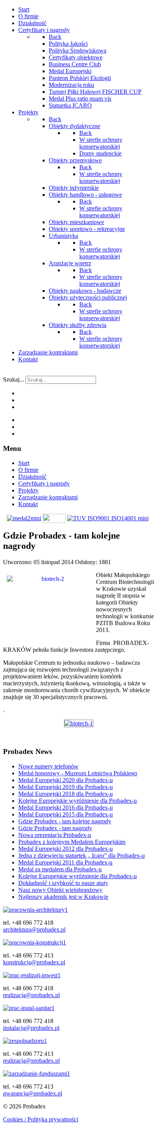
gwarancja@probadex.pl (32, 1093)
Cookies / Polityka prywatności (40, 1119)
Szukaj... (13, 379)
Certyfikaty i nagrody (44, 483)
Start (23, 463)
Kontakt (28, 504)
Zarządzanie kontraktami (48, 497)
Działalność (32, 476)
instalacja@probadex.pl (31, 1028)
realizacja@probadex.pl (31, 995)
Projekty (28, 490)
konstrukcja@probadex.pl (34, 962)
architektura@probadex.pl (34, 929)
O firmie (28, 470)
